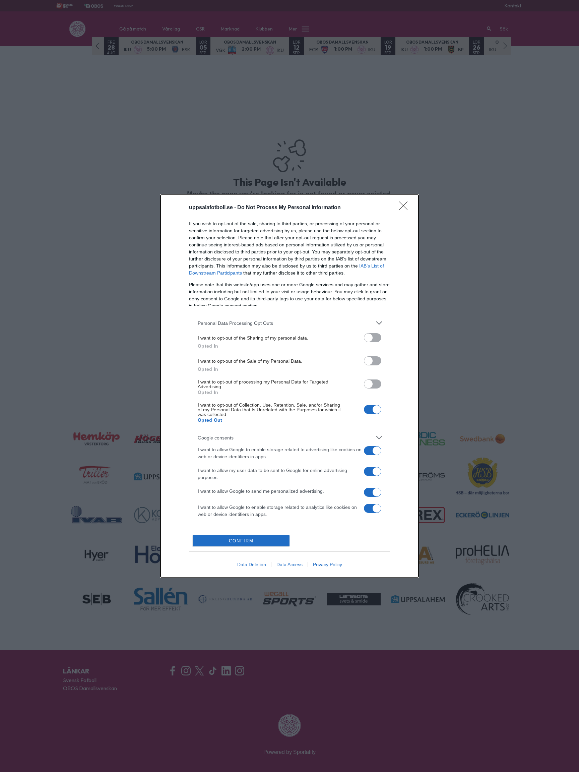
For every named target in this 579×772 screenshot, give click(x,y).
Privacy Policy (327, 564)
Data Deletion (251, 564)
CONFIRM (241, 540)
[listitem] (289, 322)
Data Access (289, 564)
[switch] (372, 337)
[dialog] (289, 386)
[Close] (405, 207)
